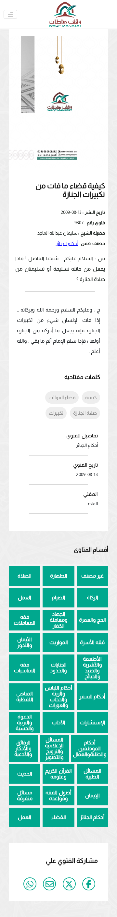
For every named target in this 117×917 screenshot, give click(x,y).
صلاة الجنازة (85, 413)
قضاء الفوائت (61, 397)
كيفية (91, 397)
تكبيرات (56, 413)
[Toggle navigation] (10, 14)
